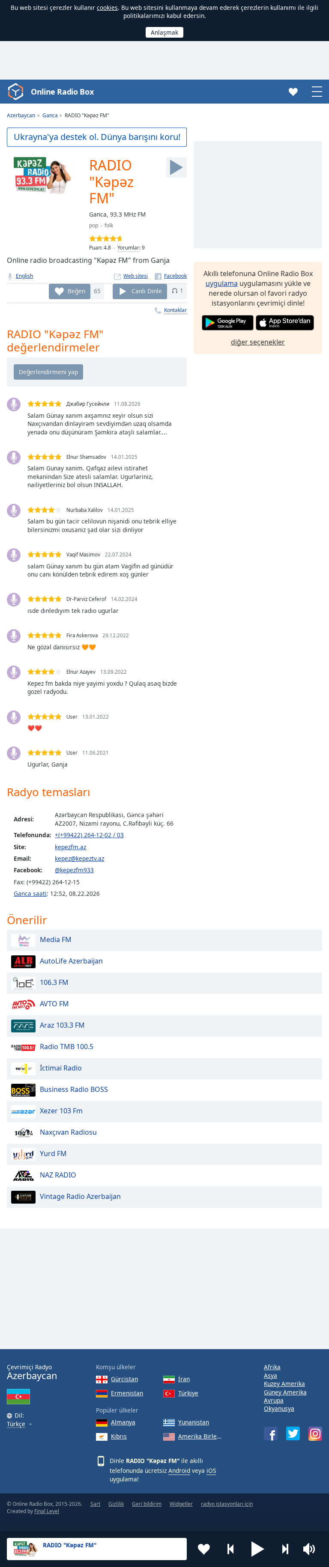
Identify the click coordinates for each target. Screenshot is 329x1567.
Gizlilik (116, 1504)
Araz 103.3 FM (62, 1025)
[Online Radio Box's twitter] (293, 1433)
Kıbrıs (119, 1436)
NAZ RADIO (58, 1175)
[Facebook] (171, 276)
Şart (95, 1504)
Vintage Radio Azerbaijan (80, 1196)
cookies (107, 7)
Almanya (123, 1422)
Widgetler (181, 1504)
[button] (258, 1549)
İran (184, 1379)
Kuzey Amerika (284, 1384)
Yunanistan (193, 1422)
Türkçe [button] (16, 1424)
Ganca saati (30, 893)
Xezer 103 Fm (61, 1111)
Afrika (272, 1367)
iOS (211, 1470)
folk (109, 225)
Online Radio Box (62, 91)
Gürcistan (124, 1379)
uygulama (222, 283)
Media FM (56, 940)
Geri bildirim (147, 1504)
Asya (270, 1375)
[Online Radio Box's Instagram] (315, 1434)
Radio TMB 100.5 (66, 1047)
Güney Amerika (285, 1392)
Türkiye (188, 1393)
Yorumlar (128, 247)
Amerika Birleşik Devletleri (201, 1436)
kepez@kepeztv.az (79, 858)
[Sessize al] (311, 1549)
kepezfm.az (70, 847)
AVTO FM (54, 1004)
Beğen (76, 290)
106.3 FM (54, 982)
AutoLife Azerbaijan (71, 961)
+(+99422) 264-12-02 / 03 (89, 835)
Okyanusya (279, 1408)
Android (179, 1470)
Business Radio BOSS (74, 1089)
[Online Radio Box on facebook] (271, 1433)
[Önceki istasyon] (231, 1549)
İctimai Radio (61, 1068)
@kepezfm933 (74, 870)
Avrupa (274, 1400)
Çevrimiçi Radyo (32, 1372)
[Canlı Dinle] (176, 167)
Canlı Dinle (147, 290)
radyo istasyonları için (227, 1504)
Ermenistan (127, 1393)
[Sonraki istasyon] (285, 1549)
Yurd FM (53, 1154)
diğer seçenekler (258, 342)
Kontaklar (175, 310)
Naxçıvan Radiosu (68, 1132)
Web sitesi (135, 276)
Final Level (46, 1511)
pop (93, 225)
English (24, 276)
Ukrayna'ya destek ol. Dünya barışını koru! (97, 137)
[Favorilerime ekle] (204, 1549)
